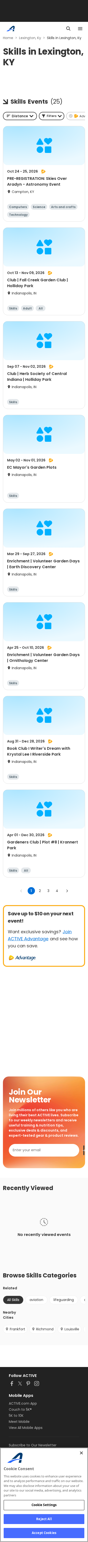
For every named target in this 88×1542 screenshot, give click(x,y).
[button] (51, 116)
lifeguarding (64, 1299)
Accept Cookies (44, 1533)
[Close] (81, 1453)
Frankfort (17, 1329)
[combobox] (20, 116)
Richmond (45, 1329)
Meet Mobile (19, 1421)
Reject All (44, 1519)
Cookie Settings (44, 1505)
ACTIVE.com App (23, 1403)
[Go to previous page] (21, 890)
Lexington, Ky (30, 37)
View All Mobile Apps (26, 1427)
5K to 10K (16, 1415)
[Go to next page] (67, 890)
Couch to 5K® (20, 1409)
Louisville (72, 1329)
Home (8, 37)
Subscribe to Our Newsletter (32, 1445)
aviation (36, 1299)
